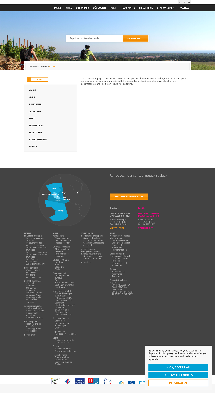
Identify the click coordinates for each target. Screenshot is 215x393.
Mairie (32, 90)
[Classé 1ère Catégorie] (80, 384)
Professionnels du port (120, 256)
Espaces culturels (63, 349)
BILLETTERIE (146, 7)
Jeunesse (59, 251)
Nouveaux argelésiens (93, 256)
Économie (30, 290)
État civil (30, 283)
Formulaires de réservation (118, 272)
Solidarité (59, 267)
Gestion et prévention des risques (64, 286)
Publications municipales (92, 236)
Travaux (30, 302)
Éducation (59, 256)
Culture (56, 346)
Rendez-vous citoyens (91, 254)
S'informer (82, 7)
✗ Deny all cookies (178, 375)
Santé (57, 264)
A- (180, 2)
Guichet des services (33, 281)
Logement (59, 303)
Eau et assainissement (65, 282)
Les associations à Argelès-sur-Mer (63, 241)
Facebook (112, 181)
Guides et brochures (92, 238)
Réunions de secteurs (92, 258)
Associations (58, 236)
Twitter (118, 181)
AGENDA (184, 7)
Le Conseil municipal (33, 236)
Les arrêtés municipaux (36, 252)
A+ (189, 2)
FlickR (130, 181)
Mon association (62, 238)
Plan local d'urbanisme (65, 305)
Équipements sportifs (64, 340)
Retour (39, 80)
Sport (55, 338)
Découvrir (99, 7)
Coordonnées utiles (120, 240)
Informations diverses (93, 240)
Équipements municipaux (32, 314)
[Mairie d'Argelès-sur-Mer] (42, 14)
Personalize (178, 383)
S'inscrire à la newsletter (129, 196)
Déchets (58, 280)
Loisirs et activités (120, 258)
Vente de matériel (34, 318)
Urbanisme (31, 288)
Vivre (69, 7)
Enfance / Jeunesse (61, 247)
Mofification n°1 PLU (64, 300)
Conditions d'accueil (121, 243)
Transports (127, 7)
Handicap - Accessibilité (65, 334)
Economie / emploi (61, 318)
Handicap (59, 262)
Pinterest (149, 181)
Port (113, 7)
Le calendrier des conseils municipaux (35, 244)
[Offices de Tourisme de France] (67, 384)
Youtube (124, 181)
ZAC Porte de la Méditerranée (62, 311)
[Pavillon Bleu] (142, 384)
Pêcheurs (116, 261)
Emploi (58, 328)
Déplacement (59, 331)
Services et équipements (118, 246)
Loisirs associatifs (63, 342)
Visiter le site (117, 228)
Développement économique (62, 324)
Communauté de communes (33, 271)
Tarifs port (117, 276)
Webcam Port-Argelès (120, 236)
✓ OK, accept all (178, 367)
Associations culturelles (65, 351)
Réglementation (119, 250)
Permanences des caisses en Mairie (34, 293)
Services (113, 269)
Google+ (142, 181)
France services (62, 357)
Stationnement (166, 7)
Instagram (136, 181)
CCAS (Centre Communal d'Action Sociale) (63, 362)
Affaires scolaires (62, 249)
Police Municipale (34, 308)
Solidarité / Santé (61, 260)
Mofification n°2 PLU (64, 314)
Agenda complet (88, 249)
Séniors (58, 269)
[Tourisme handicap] (131, 384)
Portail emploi (30, 335)
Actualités (86, 262)
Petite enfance (62, 254)
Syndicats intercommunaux (33, 276)
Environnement (59, 273)
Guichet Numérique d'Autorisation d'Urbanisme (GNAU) (64, 295)
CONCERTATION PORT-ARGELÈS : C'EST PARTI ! (123, 294)
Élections (30, 285)
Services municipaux (33, 306)
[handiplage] (55, 384)
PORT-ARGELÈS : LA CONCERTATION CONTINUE (121, 287)
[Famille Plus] (121, 384)
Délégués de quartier (90, 251)
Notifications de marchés (33, 325)
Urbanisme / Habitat (62, 291)
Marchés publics (31, 321)
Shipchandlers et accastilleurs (119, 264)
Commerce (60, 321)
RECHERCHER (133, 38)
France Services (60, 355)
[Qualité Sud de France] (101, 384)
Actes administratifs (35, 264)
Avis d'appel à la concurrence (33, 298)
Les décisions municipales (32, 260)
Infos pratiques (116, 238)
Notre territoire (31, 268)
